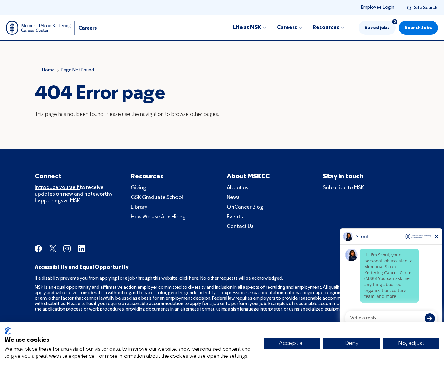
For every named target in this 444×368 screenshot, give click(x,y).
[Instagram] (67, 248)
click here (188, 278)
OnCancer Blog (245, 207)
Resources (326, 27)
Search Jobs (418, 28)
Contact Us (240, 226)
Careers (287, 27)
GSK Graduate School (157, 197)
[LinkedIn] (81, 248)
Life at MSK (247, 27)
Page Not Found (77, 70)
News (233, 197)
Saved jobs (380, 25)
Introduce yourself (57, 187)
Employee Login (377, 7)
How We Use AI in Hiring (158, 217)
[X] (52, 248)
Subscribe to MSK (343, 188)
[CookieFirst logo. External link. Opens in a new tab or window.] (8, 331)
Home (48, 70)
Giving (138, 188)
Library (139, 207)
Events (235, 217)
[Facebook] (38, 248)
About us (237, 188)
